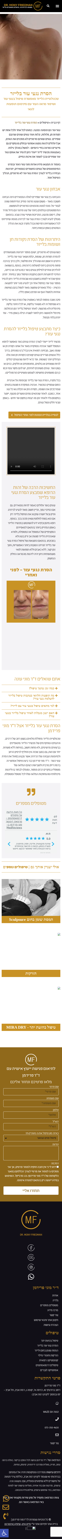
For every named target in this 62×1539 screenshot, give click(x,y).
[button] (48, 5)
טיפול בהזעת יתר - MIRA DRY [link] (31, 1027)
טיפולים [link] (44, 122)
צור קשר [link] (53, 1315)
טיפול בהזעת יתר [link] (49, 1340)
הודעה (55, 1144)
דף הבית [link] (55, 122)
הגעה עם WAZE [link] (51, 1411)
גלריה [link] (55, 1300)
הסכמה (55, 1163)
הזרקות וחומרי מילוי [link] (48, 1355)
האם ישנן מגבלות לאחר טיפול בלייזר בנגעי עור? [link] (29, 714)
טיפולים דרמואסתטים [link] (47, 1365)
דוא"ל (56, 1121)
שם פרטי (54, 1086)
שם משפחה (52, 1098)
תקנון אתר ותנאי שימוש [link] (46, 1320)
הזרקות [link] (31, 973)
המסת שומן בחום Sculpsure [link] (31, 919)
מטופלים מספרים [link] (49, 1305)
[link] (4, 1533)
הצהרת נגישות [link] (51, 1325)
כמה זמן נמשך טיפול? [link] (41, 688)
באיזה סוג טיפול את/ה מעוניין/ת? (42, 1133)
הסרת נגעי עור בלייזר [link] (47, 1345)
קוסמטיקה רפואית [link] (48, 1360)
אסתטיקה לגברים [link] (49, 1370)
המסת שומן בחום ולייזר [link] (46, 1350)
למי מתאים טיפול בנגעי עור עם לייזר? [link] (32, 705)
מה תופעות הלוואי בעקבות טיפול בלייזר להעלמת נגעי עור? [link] (31, 697)
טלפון (56, 1110)
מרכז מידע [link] (52, 1310)
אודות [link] (55, 1295)
